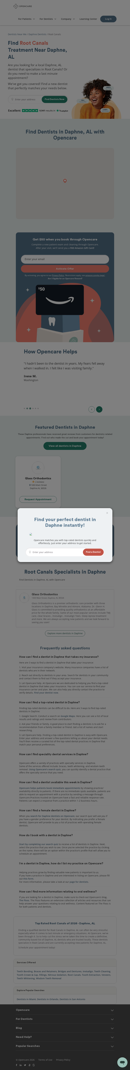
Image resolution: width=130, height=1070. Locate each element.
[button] (93, 552)
